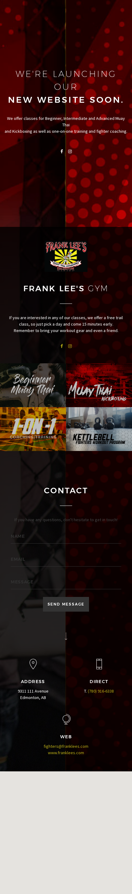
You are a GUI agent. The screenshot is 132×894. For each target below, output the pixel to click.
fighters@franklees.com (66, 746)
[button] (66, 825)
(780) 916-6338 (101, 691)
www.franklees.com (66, 752)
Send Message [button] (66, 604)
